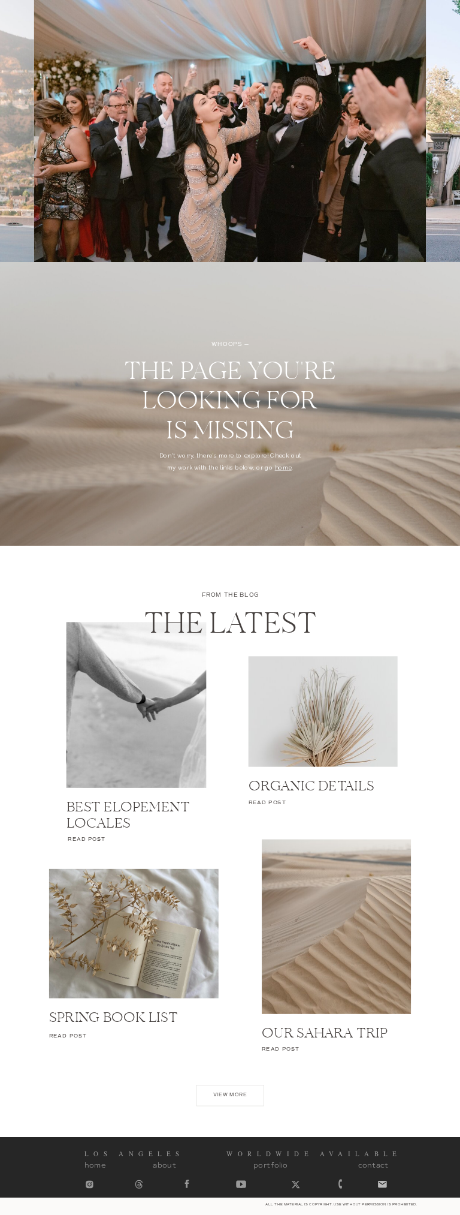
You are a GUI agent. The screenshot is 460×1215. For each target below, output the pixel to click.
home (283, 467)
